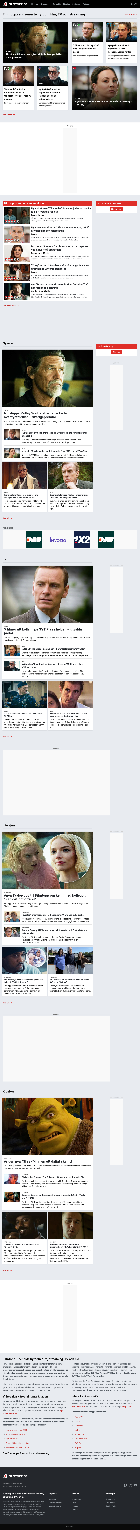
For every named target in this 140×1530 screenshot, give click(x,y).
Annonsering (110, 1499)
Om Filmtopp (110, 1503)
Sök (133, 4)
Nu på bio (57, 4)
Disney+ (78, 1421)
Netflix (77, 1430)
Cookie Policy (111, 1506)
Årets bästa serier (55, 1506)
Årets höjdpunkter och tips (17, 1443)
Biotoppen (52, 1499)
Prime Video (80, 1434)
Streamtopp (46, 4)
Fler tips (116, 352)
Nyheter (34, 4)
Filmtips (66, 4)
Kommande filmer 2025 (16, 1434)
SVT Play (78, 1443)
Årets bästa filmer (55, 1503)
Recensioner (76, 1499)
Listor (74, 1503)
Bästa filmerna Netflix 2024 (17, 1447)
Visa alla (6, 518)
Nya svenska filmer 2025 (16, 1430)
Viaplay (78, 1447)
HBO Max (79, 1426)
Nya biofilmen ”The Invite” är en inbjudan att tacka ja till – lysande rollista (61, 210)
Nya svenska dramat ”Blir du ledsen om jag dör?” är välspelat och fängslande (60, 229)
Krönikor (75, 1510)
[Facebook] (125, 1486)
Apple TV (78, 1417)
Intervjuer (75, 1506)
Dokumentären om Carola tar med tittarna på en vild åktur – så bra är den (59, 248)
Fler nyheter (116, 209)
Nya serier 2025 (12, 1439)
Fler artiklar (130, 14)
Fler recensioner (10, 305)
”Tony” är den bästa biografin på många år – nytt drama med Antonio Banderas (60, 267)
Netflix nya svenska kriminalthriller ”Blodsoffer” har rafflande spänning (59, 286)
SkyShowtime (81, 1439)
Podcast (86, 4)
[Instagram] (130, 1486)
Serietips (76, 4)
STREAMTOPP (78, 1406)
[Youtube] (135, 1486)
